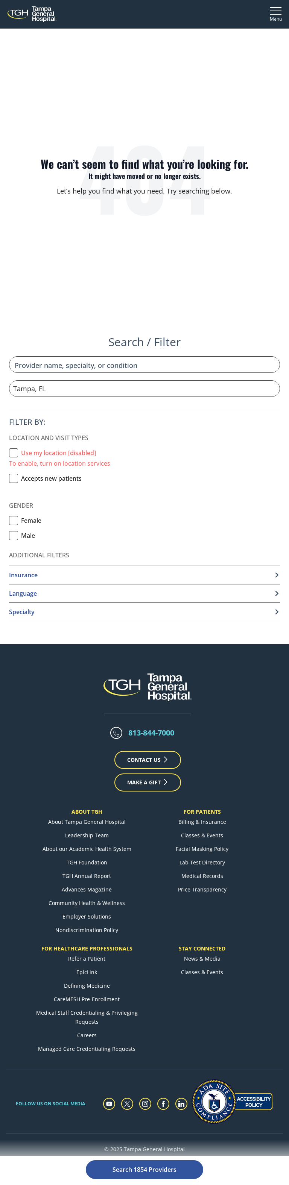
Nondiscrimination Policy (86, 930)
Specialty (22, 612)
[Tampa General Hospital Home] (32, 14)
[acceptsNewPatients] (13, 478)
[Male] (13, 535)
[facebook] (163, 1104)
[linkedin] (181, 1104)
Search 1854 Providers (144, 1169)
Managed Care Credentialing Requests (86, 1048)
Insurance (23, 575)
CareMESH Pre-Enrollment (87, 999)
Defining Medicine (87, 985)
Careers (87, 1035)
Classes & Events (202, 835)
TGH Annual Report (86, 875)
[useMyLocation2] (13, 452)
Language (23, 593)
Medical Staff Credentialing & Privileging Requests (87, 1017)
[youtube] (109, 1104)
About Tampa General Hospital (87, 821)
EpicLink (86, 972)
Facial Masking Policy (202, 848)
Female (31, 520)
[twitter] (127, 1104)
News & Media (202, 958)
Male (28, 535)
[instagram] (145, 1104)
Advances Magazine (87, 889)
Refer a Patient (86, 958)
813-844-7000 (151, 733)
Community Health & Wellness (87, 903)
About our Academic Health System (87, 848)
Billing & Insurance (202, 821)
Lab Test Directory (202, 862)
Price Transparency (202, 889)
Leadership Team (87, 835)
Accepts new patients (51, 478)
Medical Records (202, 875)
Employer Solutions (86, 916)
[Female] (13, 520)
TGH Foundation (87, 862)
